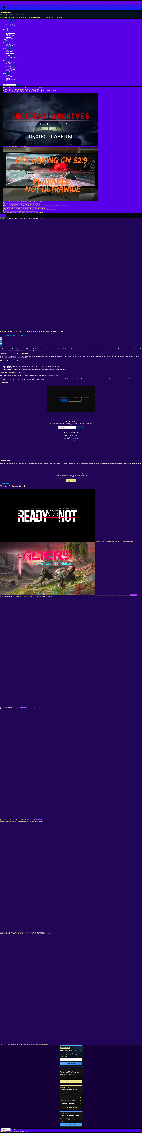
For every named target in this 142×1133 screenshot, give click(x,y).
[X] (71, 346)
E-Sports (8, 27)
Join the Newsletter (71, 1063)
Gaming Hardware (10, 38)
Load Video (64, 400)
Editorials (8, 80)
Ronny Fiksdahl (21, 335)
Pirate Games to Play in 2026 (67, 1103)
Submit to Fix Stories (14, 57)
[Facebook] (71, 340)
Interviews (5, 48)
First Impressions (10, 62)
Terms (26, 1131)
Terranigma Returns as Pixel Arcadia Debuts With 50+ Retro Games (19, 89)
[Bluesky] (71, 344)
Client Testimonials (10, 69)
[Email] (71, 338)
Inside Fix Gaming (10, 79)
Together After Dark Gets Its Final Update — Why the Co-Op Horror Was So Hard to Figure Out (26, 209)
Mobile (7, 31)
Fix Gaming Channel (5, 12)
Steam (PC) (73, 440)
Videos (4, 39)
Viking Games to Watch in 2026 (68, 1100)
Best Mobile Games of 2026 (67, 1097)
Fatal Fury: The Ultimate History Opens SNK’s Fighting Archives (18, 204)
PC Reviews (9, 63)
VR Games (8, 37)
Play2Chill (74, 437)
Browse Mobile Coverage (71, 1107)
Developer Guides (10, 71)
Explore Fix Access (71, 1081)
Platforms (5, 29)
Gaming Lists (9, 23)
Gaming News (6, 21)
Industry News (9, 24)
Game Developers (10, 50)
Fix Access (16, 1129)
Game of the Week (10, 44)
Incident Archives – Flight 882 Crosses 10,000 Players (15, 146)
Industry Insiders (10, 53)
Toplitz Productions (73, 438)
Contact (8, 78)
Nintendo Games (10, 35)
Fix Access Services (10, 68)
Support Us (8, 75)
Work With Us (9, 76)
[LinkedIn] (71, 342)
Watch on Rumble (75, 400)
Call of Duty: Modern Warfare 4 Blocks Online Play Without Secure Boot (20, 207)
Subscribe (80, 427)
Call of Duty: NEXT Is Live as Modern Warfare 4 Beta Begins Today (19, 212)
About (4, 73)
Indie (4, 42)
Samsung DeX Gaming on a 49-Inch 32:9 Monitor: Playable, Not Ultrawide (20, 201)
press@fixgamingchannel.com (10, 1)
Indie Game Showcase (11, 45)
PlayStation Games (10, 33)
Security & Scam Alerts (11, 25)
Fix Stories (8, 55)
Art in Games (9, 51)
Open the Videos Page (71, 1124)
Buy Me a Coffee (71, 476)
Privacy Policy (21, 1131)
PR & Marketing (7, 66)
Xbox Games (9, 34)
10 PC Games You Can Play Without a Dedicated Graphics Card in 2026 (20, 91)
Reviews (5, 60)
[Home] (31, 17)
